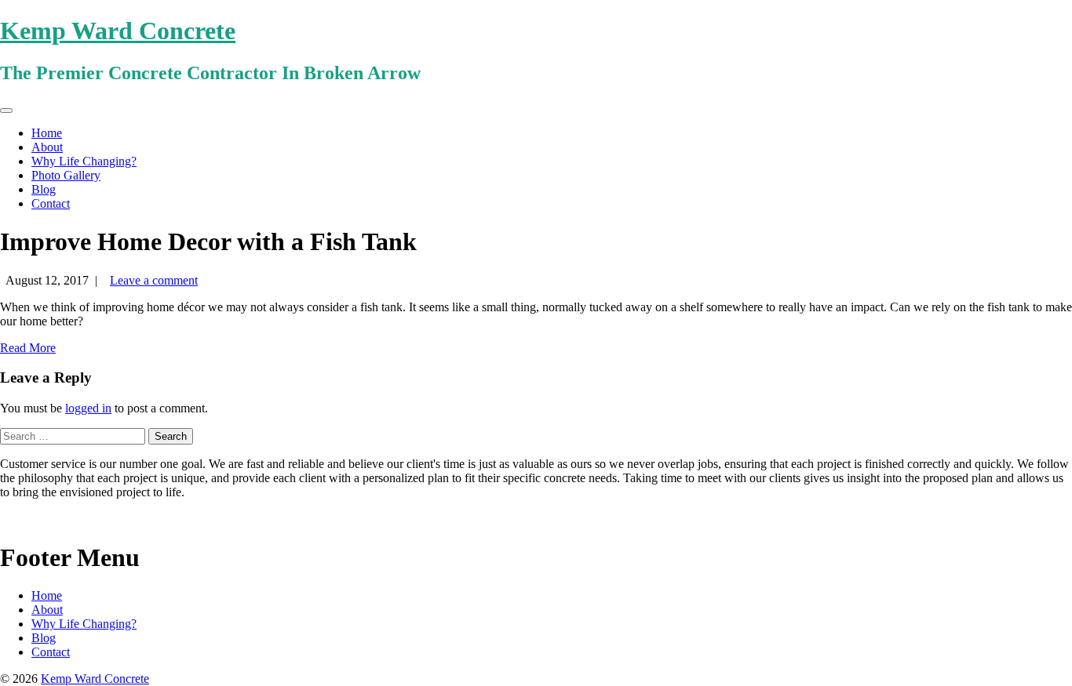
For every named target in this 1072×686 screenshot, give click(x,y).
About (47, 147)
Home (46, 133)
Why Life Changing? (84, 161)
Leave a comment (154, 280)
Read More (28, 347)
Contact (50, 203)
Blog (43, 189)
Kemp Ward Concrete (117, 30)
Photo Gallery (65, 175)
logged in (88, 408)
